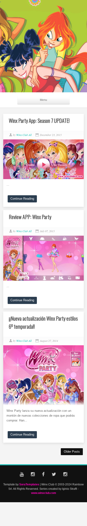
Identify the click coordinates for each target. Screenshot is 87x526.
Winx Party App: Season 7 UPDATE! (39, 120)
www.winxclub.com (43, 492)
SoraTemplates (29, 484)
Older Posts (72, 451)
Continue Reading (22, 198)
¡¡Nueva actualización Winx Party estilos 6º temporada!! (43, 322)
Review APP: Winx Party (30, 216)
